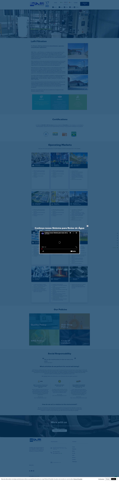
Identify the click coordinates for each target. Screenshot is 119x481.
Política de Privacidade (77, 479)
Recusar (107, 479)
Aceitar (113, 479)
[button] (87, 226)
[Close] (117, 479)
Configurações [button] (101, 479)
